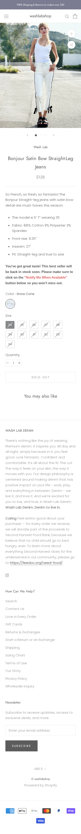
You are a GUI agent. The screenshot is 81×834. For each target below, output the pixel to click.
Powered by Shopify (40, 785)
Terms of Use (16, 663)
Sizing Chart (15, 655)
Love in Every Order (20, 616)
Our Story (13, 670)
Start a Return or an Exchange (30, 639)
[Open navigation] (6, 16)
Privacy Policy (16, 678)
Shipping (12, 647)
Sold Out (41, 377)
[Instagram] (7, 575)
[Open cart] (75, 16)
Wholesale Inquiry (19, 686)
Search (11, 601)
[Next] (53, 135)
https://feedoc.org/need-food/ (36, 562)
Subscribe (21, 746)
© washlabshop (40, 779)
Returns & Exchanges (22, 632)
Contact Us (14, 608)
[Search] (67, 16)
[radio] (10, 304)
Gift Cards (13, 624)
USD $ (38, 769)
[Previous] (27, 135)
